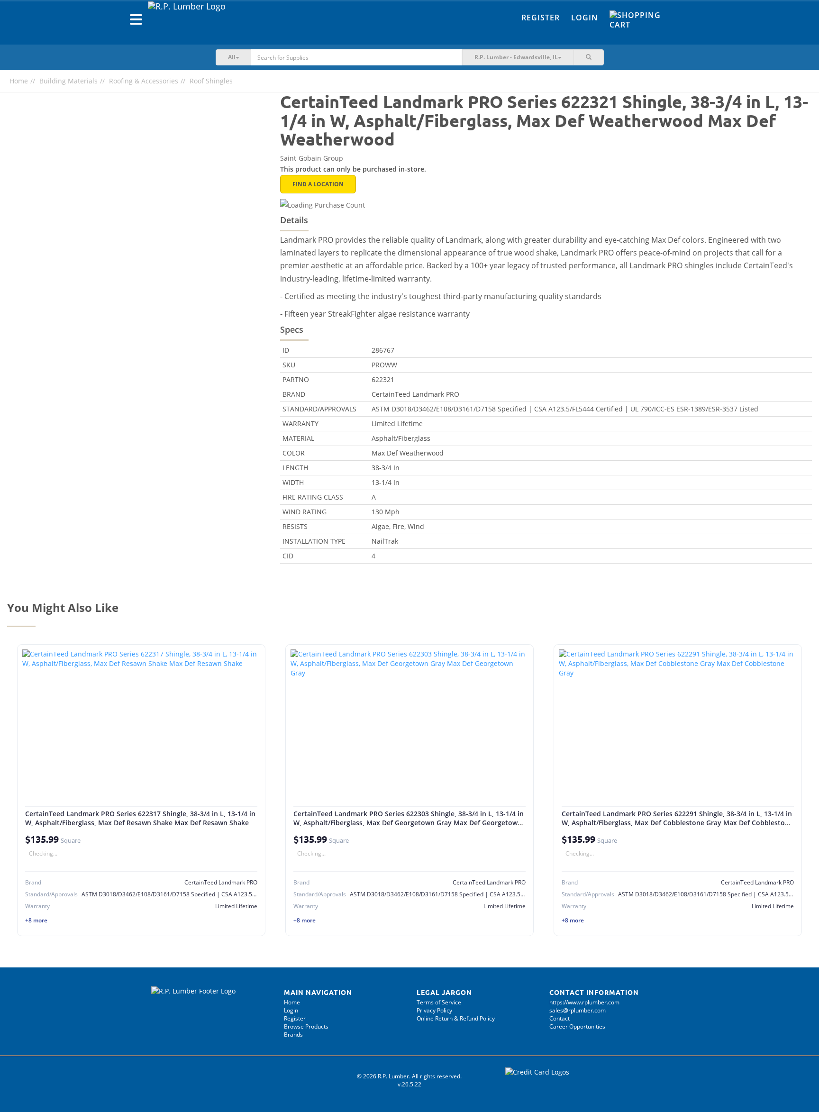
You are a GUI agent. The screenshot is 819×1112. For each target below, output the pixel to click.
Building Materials (68, 80)
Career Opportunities (577, 1026)
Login (584, 17)
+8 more (36, 920)
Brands (293, 1034)
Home (18, 80)
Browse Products (306, 1026)
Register (540, 17)
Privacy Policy (434, 1010)
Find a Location (318, 184)
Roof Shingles (211, 80)
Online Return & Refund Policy (456, 1018)
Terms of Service (439, 1002)
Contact (559, 1018)
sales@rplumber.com (577, 1010)
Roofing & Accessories (143, 80)
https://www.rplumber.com (584, 1002)
